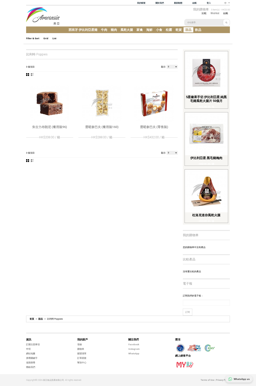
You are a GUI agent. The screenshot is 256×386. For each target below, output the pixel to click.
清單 (32, 74)
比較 (204, 13)
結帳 (194, 3)
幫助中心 (81, 362)
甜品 (40, 319)
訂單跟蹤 (81, 358)
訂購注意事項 (33, 344)
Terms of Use (207, 380)
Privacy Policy (223, 380)
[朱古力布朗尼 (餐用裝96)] (49, 103)
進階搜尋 (30, 362)
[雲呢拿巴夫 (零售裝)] (154, 103)
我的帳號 (141, 3)
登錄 (79, 344)
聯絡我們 (30, 367)
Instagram (134, 349)
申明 (28, 349)
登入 (209, 3)
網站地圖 (30, 353)
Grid (45, 38)
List (54, 38)
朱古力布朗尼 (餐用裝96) (49, 127)
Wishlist (215, 13)
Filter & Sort (32, 38)
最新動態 (178, 3)
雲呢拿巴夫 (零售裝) (154, 127)
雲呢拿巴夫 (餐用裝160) (102, 127)
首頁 (32, 319)
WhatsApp (133, 353)
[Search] (226, 22)
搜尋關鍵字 (31, 358)
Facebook (133, 344)
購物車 (80, 349)
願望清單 (81, 353)
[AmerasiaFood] (43, 16)
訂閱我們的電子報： (193, 295)
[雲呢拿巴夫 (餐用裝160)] (101, 103)
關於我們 (160, 3)
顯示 (163, 66)
